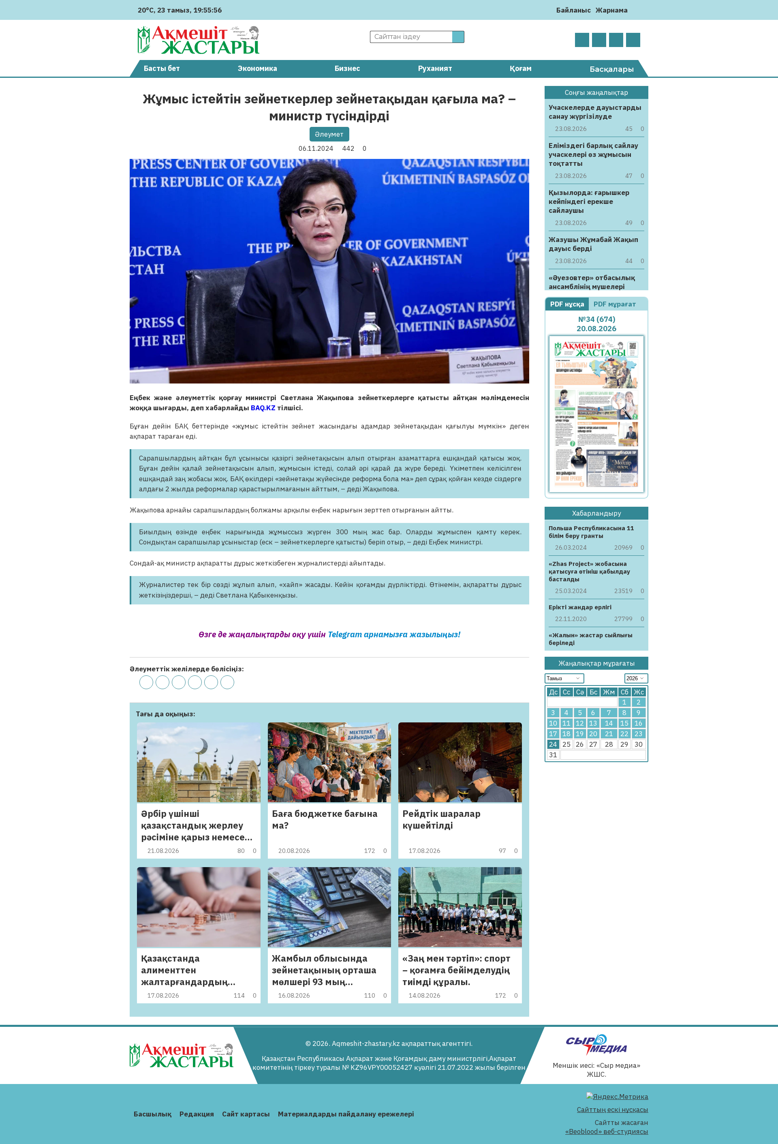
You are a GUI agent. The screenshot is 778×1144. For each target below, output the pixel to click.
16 (639, 723)
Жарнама (612, 10)
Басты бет (162, 68)
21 (609, 734)
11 (566, 723)
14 (609, 723)
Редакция (197, 1114)
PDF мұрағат (616, 304)
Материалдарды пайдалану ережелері (346, 1114)
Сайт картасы (246, 1114)
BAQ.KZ (263, 407)
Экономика (257, 68)
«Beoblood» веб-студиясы (606, 1131)
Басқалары (612, 69)
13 (593, 723)
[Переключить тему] (636, 10)
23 (639, 734)
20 (593, 734)
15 (624, 723)
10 (553, 723)
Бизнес (347, 68)
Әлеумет (329, 134)
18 (566, 734)
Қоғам (521, 68)
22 (624, 734)
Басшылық (152, 1114)
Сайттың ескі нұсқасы (612, 1109)
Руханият (435, 68)
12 (580, 723)
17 (553, 734)
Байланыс (573, 10)
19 (580, 734)
